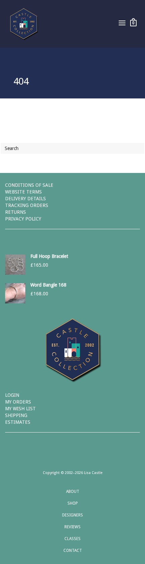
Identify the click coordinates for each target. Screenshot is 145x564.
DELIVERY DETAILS (25, 198)
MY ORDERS (18, 402)
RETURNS (15, 212)
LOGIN (12, 395)
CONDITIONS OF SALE (29, 185)
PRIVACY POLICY (23, 218)
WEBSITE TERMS (23, 192)
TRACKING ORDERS (26, 205)
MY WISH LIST (20, 408)
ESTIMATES (17, 422)
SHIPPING (16, 415)
